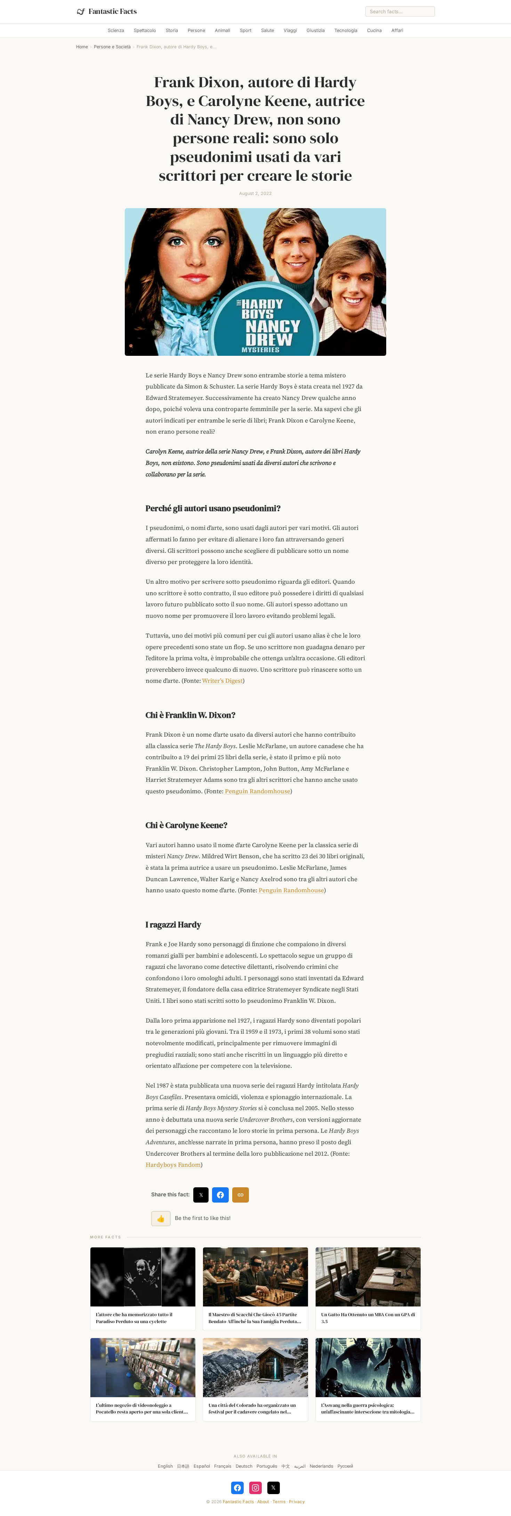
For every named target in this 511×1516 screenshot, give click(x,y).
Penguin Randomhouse (257, 791)
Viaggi (290, 30)
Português (267, 1466)
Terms (279, 1501)
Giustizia (316, 30)
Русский (345, 1466)
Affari (397, 30)
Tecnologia (345, 30)
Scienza (116, 30)
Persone (196, 30)
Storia (172, 30)
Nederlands (321, 1466)
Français (223, 1466)
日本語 (183, 1466)
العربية (300, 1466)
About (263, 1501)
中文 (286, 1466)
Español (202, 1466)
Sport (245, 30)
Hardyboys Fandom (173, 1165)
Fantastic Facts (238, 1501)
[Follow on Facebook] (237, 1488)
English (165, 1466)
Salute (267, 30)
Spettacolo (145, 30)
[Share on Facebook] (220, 1195)
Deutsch (244, 1466)
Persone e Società (112, 46)
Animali (222, 30)
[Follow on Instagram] (255, 1488)
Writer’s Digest (222, 681)
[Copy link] (240, 1195)
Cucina (374, 30)
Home (82, 46)
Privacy (297, 1501)
